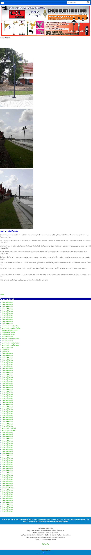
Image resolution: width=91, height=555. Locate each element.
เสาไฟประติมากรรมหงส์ (8, 430)
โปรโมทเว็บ (45, 544)
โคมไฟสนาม (5, 349)
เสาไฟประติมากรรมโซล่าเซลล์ (10, 338)
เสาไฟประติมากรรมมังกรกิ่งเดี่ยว (11, 328)
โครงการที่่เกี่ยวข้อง (7, 490)
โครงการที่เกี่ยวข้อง (7, 302)
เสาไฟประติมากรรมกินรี (9, 428)
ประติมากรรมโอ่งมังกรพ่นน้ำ (10, 330)
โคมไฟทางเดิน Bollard (8, 334)
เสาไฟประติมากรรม (7, 336)
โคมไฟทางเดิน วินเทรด (8, 332)
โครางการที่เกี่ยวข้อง (8, 488)
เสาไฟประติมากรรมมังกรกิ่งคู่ (10, 326)
